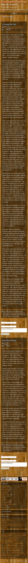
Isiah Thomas (10, 313)
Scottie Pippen (23, 553)
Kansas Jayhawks (20, 542)
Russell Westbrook (16, 553)
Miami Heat (4, 548)
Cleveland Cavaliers (13, 537)
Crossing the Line (9, 24)
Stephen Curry (12, 555)
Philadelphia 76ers (4, 553)
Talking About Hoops (5, 500)
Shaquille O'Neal (5, 555)
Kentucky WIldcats (18, 313)
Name (2, 321)
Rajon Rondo (11, 553)
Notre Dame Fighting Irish (18, 445)
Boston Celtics (18, 533)
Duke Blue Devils (9, 444)
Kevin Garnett (11, 543)
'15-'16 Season (4, 492)
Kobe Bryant (19, 543)
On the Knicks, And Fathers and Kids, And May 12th (11, 524)
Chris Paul (4, 537)
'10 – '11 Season (4, 491)
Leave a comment (18, 28)
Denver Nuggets (3, 538)
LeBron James (12, 545)
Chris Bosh (23, 535)
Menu (14, 13)
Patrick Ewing (23, 314)
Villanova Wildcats (7, 450)
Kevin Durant (4, 543)
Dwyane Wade (6, 542)
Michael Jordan (16, 314)
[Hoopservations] (14, 3)
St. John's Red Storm (16, 447)
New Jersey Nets (18, 548)
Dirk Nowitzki (6, 540)
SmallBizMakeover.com (24, 561)
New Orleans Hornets (4, 550)
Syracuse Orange (6, 316)
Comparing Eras (20, 26)
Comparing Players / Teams (8, 504)
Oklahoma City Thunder (5, 552)
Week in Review (6, 489)
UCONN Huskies (15, 316)
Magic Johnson (9, 314)
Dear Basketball (4, 522)
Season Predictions (6, 487)
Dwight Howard (15, 540)
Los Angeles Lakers (6, 547)
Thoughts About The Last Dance (7, 520)
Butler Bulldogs (9, 311)
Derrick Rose (16, 538)
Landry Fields (3, 545)
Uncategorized (4, 507)
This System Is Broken (5, 519)
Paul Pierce (22, 552)
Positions (4, 505)
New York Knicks (15, 550)
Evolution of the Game (5, 494)
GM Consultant (4, 496)
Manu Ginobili (20, 547)
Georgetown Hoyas (18, 444)
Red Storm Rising (9, 340)
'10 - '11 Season (12, 26)
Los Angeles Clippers (21, 545)
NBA (2, 497)
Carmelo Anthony (7, 535)
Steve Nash (17, 555)
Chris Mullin (15, 311)
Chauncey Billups (16, 535)
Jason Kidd (15, 542)
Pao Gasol (11, 552)
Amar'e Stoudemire (11, 533)
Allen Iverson (3, 533)
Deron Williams (9, 538)
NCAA (5, 28)
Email (2, 459)
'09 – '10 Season (4, 486)
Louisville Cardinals (7, 445)
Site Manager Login (19, 560)
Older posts (6, 472)
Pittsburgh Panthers (7, 447)
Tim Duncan (13, 557)
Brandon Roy (23, 533)
